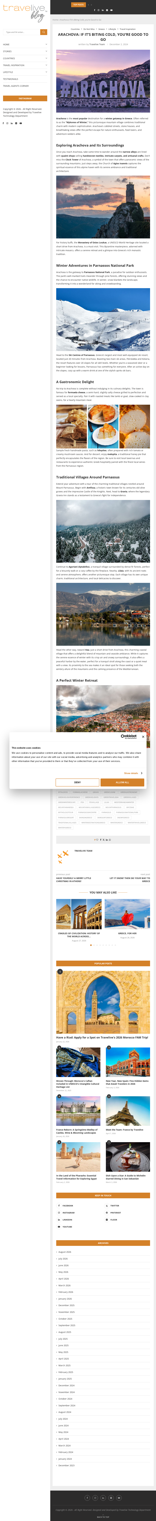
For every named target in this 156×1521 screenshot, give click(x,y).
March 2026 (64, 1285)
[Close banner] (143, 737)
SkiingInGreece (85, 817)
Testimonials (10, 79)
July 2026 (63, 1258)
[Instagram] (7, 123)
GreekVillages (130, 797)
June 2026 (63, 1265)
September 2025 (66, 1325)
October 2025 (65, 1318)
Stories (7, 51)
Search (43, 32)
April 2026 (63, 1278)
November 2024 (66, 1392)
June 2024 (63, 1425)
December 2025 (66, 1305)
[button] (88, 4)
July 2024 (63, 1418)
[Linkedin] (12, 123)
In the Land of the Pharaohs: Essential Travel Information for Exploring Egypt (76, 1177)
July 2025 (63, 1338)
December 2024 (66, 1385)
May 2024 (63, 1432)
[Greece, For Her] (127, 914)
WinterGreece (116, 822)
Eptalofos (63, 792)
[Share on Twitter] (104, 839)
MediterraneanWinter (124, 802)
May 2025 (63, 1352)
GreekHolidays (91, 797)
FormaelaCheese (80, 792)
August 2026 (64, 1251)
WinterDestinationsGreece (93, 822)
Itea (82, 802)
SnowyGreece (123, 817)
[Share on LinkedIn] (107, 839)
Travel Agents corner (16, 85)
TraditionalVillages (67, 822)
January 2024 (65, 1458)
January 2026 (65, 1298)
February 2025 (65, 1372)
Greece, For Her (127, 933)
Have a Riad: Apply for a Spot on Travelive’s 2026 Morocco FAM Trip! (102, 1037)
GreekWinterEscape (66, 802)
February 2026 (65, 1292)
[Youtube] (21, 123)
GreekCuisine (109, 792)
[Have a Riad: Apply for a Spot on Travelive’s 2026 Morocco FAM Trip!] (103, 1002)
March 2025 (64, 1365)
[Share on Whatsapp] (110, 839)
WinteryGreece (64, 827)
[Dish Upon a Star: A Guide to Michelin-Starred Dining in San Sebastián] (128, 1157)
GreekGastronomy (129, 792)
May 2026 (63, 1271)
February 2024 (65, 1452)
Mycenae (130, 807)
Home (6, 44)
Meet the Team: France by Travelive (124, 1129)
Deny (77, 782)
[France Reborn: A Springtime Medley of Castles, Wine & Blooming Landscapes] (78, 1111)
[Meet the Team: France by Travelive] (128, 1111)
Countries (9, 58)
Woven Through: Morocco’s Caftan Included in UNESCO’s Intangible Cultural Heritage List (77, 1083)
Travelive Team (97, 44)
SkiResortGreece (104, 817)
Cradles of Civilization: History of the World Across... (79, 935)
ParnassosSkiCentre (87, 812)
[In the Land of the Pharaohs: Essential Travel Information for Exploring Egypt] (78, 1157)
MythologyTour (65, 812)
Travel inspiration (13, 65)
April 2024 (63, 1438)
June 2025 (63, 1345)
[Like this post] (97, 839)
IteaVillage (94, 802)
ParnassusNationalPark (127, 812)
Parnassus (106, 812)
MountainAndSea (66, 807)
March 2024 (64, 1445)
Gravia (96, 792)
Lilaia (106, 802)
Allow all (122, 782)
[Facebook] (3, 123)
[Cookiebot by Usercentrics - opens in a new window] (123, 736)
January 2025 (65, 1378)
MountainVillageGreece (89, 807)
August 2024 (64, 1412)
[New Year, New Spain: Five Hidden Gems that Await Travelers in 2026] (128, 1062)
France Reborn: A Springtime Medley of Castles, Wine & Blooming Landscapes (76, 1131)
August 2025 (64, 1332)
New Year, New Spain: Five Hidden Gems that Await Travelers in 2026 (127, 1082)
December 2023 (66, 1465)
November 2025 (66, 1312)
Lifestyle (8, 72)
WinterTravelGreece (137, 822)
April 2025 (63, 1358)
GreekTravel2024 (111, 797)
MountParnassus (113, 807)
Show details (131, 773)
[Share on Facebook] (100, 839)
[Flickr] (16, 123)
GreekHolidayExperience (69, 797)
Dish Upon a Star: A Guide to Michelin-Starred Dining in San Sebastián (126, 1177)
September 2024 (66, 1405)
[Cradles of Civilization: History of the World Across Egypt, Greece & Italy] (79, 914)
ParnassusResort (66, 817)
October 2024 (65, 1398)
